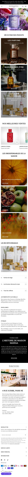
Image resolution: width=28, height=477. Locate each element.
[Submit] (25, 434)
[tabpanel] (14, 393)
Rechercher (3, 462)
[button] (25, 6)
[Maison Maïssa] (14, 6)
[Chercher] (22, 6)
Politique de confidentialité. (14, 443)
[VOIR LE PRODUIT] (17, 142)
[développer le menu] (1, 6)
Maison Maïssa (8, 471)
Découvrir (14, 21)
